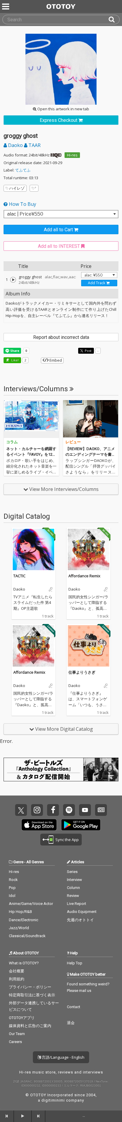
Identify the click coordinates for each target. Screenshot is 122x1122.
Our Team (17, 1034)
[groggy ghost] (13, 280)
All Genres (35, 862)
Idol (12, 895)
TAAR (34, 145)
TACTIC (19, 575)
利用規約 (16, 979)
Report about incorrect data (61, 337)
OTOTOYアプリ (22, 1018)
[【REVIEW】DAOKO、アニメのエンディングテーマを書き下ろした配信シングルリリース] (90, 419)
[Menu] (6, 6)
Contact (73, 1007)
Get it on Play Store (81, 825)
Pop (12, 887)
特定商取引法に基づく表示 (32, 995)
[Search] (114, 19)
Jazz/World (19, 928)
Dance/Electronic (23, 920)
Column (73, 887)
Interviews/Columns (37, 389)
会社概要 (16, 971)
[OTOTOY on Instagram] (37, 810)
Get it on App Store (39, 825)
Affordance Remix (84, 575)
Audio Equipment (82, 911)
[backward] (7, 1116)
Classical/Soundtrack (27, 936)
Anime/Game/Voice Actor (31, 903)
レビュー (73, 442)
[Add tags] (34, 188)
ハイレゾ (17, 188)
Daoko (15, 145)
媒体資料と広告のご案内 (30, 1026)
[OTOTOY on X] (21, 810)
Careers (15, 1041)
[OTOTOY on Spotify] (69, 810)
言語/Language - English (62, 1057)
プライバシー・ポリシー (30, 987)
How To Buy (22, 204)
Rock (13, 879)
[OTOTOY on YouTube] (85, 810)
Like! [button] (14, 360)
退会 (71, 1023)
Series (72, 871)
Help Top (74, 963)
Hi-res (72, 155)
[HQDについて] (56, 155)
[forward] (39, 1116)
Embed (55, 360)
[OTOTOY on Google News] (101, 810)
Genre (18, 862)
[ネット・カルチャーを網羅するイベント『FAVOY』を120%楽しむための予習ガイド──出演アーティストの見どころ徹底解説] (31, 419)
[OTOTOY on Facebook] (53, 810)
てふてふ (22, 170)
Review (73, 895)
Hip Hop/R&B (20, 911)
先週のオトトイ (80, 920)
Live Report (76, 903)
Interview (74, 879)
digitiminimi (53, 1100)
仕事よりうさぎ (81, 672)
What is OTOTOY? (24, 963)
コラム (12, 442)
